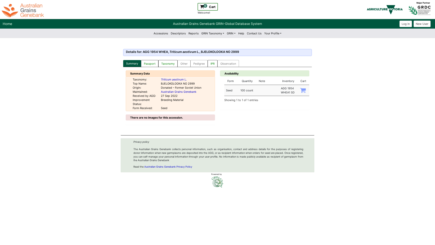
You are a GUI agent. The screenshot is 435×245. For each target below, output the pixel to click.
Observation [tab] (228, 63)
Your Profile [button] (271, 33)
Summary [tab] (132, 63)
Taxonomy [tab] (168, 63)
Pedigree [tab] (199, 63)
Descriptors (178, 33)
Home (7, 24)
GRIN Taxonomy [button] (211, 33)
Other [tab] (184, 63)
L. (174, 79)
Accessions (161, 33)
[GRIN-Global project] (217, 181)
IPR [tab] (213, 63)
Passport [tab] (149, 63)
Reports (193, 33)
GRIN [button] (230, 33)
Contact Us (254, 33)
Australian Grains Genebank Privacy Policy (168, 166)
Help (241, 33)
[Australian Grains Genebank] (23, 10)
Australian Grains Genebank (178, 91)
